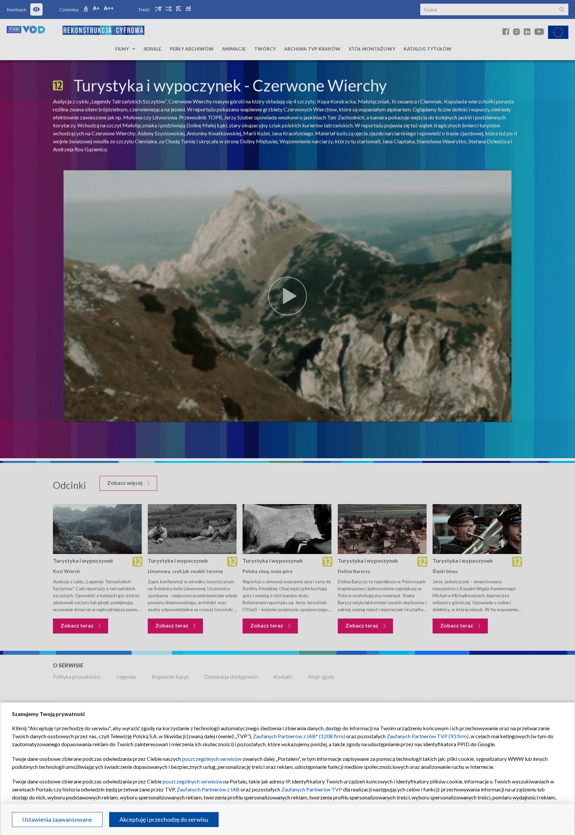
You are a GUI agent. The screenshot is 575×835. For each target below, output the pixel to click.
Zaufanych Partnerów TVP (311, 789)
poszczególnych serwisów (212, 759)
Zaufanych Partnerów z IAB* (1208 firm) (299, 736)
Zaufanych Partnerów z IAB (208, 789)
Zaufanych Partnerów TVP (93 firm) (428, 736)
